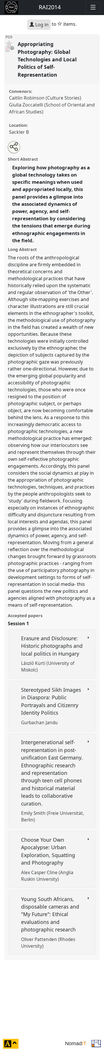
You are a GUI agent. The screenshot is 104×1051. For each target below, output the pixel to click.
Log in (41, 24)
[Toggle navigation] (93, 7)
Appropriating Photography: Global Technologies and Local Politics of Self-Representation (47, 59)
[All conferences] (96, 1043)
